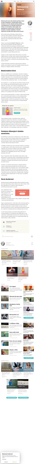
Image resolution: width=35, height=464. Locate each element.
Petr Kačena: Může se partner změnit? (27, 353)
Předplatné (22, 193)
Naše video (25, 321)
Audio (18, 1)
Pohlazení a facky (16, 369)
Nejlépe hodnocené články (12, 397)
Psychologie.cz (2, 1)
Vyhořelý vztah (4, 257)
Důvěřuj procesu (27, 257)
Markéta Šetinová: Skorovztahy (27, 340)
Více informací (4, 459)
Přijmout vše (14, 461)
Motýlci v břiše (13, 350)
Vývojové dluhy (26, 302)
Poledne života (26, 312)
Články (15, 1)
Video (21, 1)
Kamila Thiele (30, 25)
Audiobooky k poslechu (27, 284)
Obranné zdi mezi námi (15, 296)
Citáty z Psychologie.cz (23, 397)
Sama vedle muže (14, 332)
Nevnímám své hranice (17, 257)
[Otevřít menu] (33, 1)
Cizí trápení (12, 286)
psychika (30, 39)
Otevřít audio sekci (29, 317)
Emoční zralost (17, 107)
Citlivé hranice (10, 274)
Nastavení (6, 461)
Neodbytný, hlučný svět (14, 304)
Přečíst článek (17, 112)
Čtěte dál (3, 284)
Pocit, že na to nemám (15, 341)
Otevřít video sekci (29, 357)
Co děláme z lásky (14, 323)
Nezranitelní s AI (14, 314)
